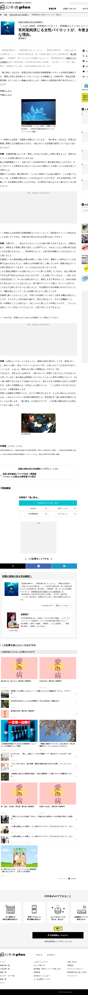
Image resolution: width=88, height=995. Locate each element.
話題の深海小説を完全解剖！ (19, 15)
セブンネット (62, 514)
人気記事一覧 (5, 969)
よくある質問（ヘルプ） (42, 979)
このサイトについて (41, 962)
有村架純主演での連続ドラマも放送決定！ (46, 592)
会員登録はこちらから (59, 935)
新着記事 (52, 9)
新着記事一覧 (5, 965)
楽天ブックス (62, 508)
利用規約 (70, 965)
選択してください (62, 605)
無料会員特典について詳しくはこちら (58, 941)
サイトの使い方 (39, 965)
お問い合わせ (72, 962)
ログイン (52, 955)
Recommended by (62, 878)
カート (40, 955)
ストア (2, 983)
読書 (5, 15)
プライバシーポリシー (75, 969)
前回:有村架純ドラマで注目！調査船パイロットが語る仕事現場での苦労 (19, 475)
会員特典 (37, 972)
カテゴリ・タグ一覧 (7, 976)
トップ (2, 962)
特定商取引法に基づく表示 (77, 972)
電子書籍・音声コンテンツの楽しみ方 (47, 969)
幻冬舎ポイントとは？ (42, 976)
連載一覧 (3, 972)
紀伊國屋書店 (33, 514)
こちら (9, 91)
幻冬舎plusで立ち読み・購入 (48, 503)
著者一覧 (3, 979)
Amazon (33, 508)
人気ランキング (69, 9)
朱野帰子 (25, 614)
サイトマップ (72, 976)
